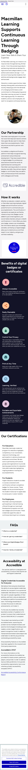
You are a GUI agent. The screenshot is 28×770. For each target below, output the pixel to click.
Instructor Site (3, 1)
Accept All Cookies (14, 766)
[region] (14, 757)
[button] (26, 4)
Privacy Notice (21, 755)
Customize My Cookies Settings (14, 758)
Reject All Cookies (14, 762)
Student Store (11, 1)
